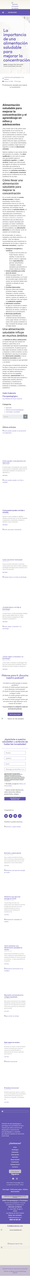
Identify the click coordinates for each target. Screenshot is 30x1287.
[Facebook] (13, 1178)
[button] (3, 12)
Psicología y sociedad (13, 412)
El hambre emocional (11, 1088)
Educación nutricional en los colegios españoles (13, 996)
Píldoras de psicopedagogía (15, 410)
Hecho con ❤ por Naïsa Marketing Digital (15, 1272)
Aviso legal (5, 1189)
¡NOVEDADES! (12, 12)
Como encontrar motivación (12, 560)
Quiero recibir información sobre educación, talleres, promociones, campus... (13, 792)
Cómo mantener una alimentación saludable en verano (13, 948)
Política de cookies (16, 1189)
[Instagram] (17, 1178)
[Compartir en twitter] (10, 816)
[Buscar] (25, 417)
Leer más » (5, 475)
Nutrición (9, 408)
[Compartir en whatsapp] (20, 816)
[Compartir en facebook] (6, 816)
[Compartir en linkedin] (15, 816)
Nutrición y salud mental (12, 853)
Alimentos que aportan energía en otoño (12, 898)
